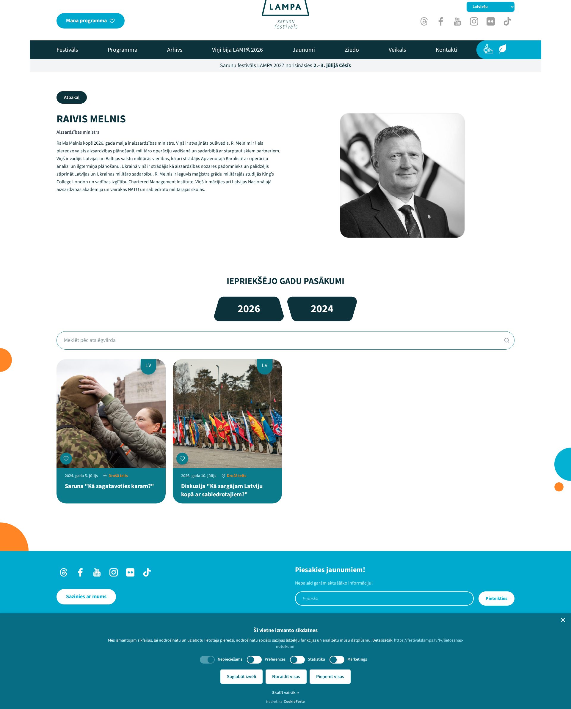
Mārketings (357, 659)
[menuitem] (67, 49)
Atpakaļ (71, 97)
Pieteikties (496, 598)
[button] (563, 619)
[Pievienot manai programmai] (66, 459)
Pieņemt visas (330, 676)
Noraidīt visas (286, 676)
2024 (322, 308)
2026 (249, 308)
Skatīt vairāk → (285, 693)
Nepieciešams (230, 659)
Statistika (316, 659)
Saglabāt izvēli (241, 676)
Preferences (275, 659)
